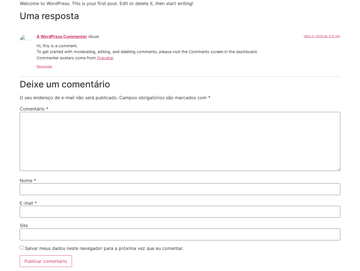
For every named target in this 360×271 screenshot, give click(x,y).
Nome (28, 180)
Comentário (34, 109)
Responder (44, 66)
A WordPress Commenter (62, 36)
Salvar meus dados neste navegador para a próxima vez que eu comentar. (104, 248)
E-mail (28, 203)
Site (24, 225)
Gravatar (105, 57)
